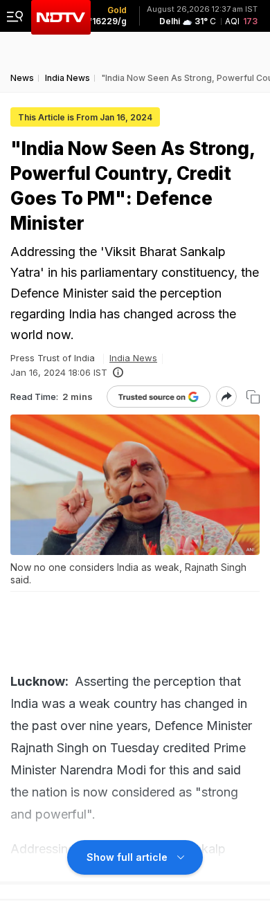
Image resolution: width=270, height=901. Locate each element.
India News (133, 357)
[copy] (253, 396)
